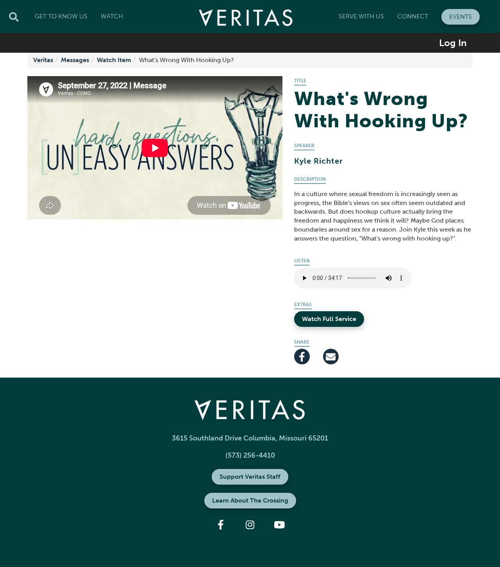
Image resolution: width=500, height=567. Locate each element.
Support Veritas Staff (250, 476)
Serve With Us (361, 16)
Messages (75, 60)
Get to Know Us (61, 16)
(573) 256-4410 (250, 455)
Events (460, 16)
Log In (453, 42)
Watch (112, 16)
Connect (412, 16)
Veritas (43, 60)
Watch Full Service (329, 319)
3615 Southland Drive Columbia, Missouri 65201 (250, 438)
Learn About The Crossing (250, 500)
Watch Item (114, 60)
